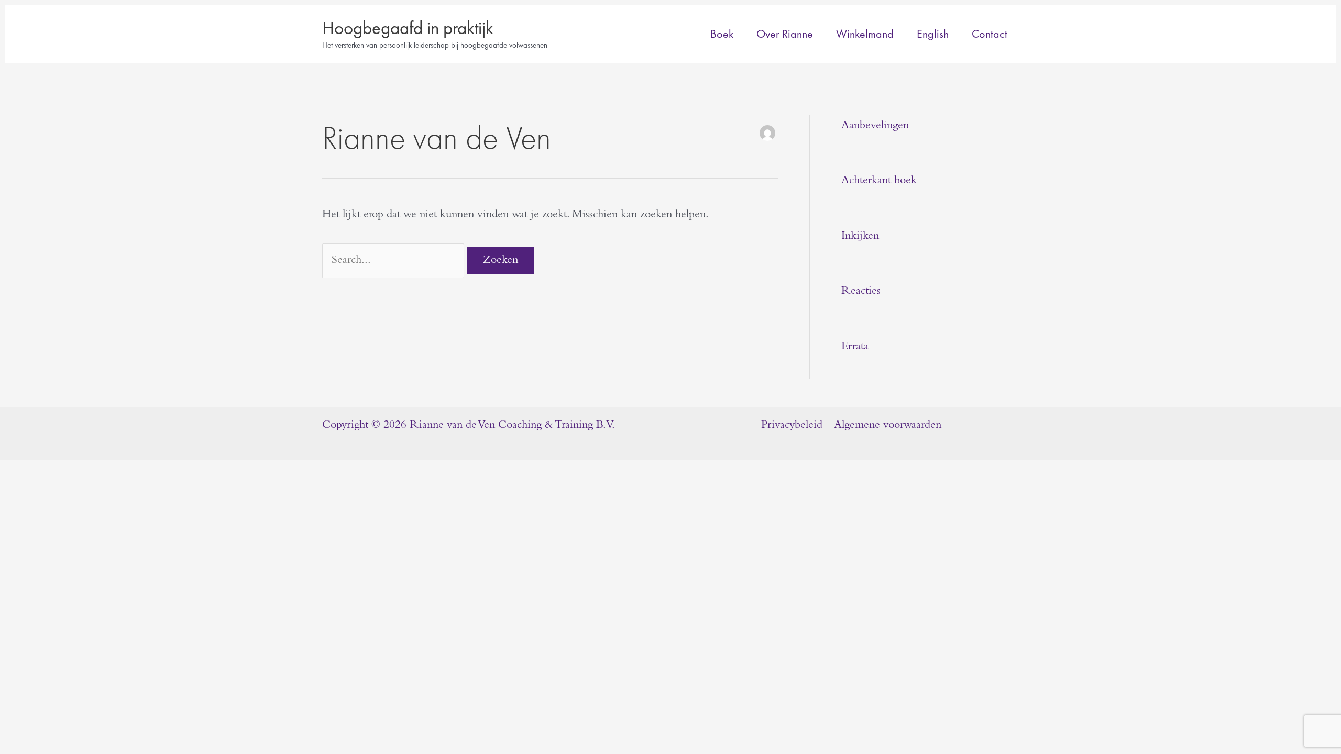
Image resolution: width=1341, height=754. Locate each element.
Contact (989, 33)
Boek (721, 33)
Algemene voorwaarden (887, 425)
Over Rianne (784, 33)
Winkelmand (865, 33)
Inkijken (860, 236)
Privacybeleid (791, 425)
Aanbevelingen (875, 126)
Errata (855, 347)
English (933, 33)
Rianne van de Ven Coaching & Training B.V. (512, 425)
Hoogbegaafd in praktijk (407, 28)
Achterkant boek (879, 181)
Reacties (861, 291)
